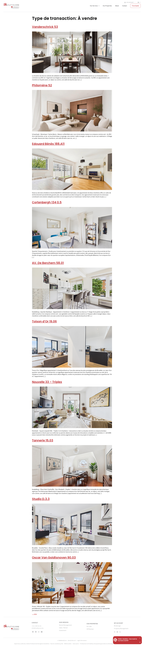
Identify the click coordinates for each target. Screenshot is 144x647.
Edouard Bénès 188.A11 (48, 144)
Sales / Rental (63, 628)
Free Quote (135, 5)
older (34, 614)
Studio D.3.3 (41, 499)
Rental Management (65, 625)
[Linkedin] (36, 632)
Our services (94, 5)
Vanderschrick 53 (45, 27)
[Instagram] (39, 632)
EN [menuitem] (117, 632)
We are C (74, 640)
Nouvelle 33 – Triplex (47, 382)
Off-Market (90, 629)
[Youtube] (41, 632)
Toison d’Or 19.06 (44, 321)
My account (130, 2)
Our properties (107, 5)
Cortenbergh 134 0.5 (47, 202)
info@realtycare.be (38, 628)
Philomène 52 (42, 85)
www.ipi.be (76, 643)
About (117, 5)
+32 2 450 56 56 (36, 626)
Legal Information (82, 640)
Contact (124, 5)
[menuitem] (139, 2)
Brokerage (117, 626)
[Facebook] (33, 632)
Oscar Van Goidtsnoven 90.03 (54, 557)
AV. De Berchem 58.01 (48, 263)
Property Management (121, 628)
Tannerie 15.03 (42, 440)
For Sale (89, 626)
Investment (62, 630)
